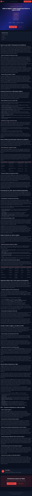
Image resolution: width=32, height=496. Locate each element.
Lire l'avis (20, 26)
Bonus (3, 36)
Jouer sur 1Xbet (13, 26)
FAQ (3, 39)
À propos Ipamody (5, 34)
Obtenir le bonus (21, 483)
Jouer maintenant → (27, 1)
